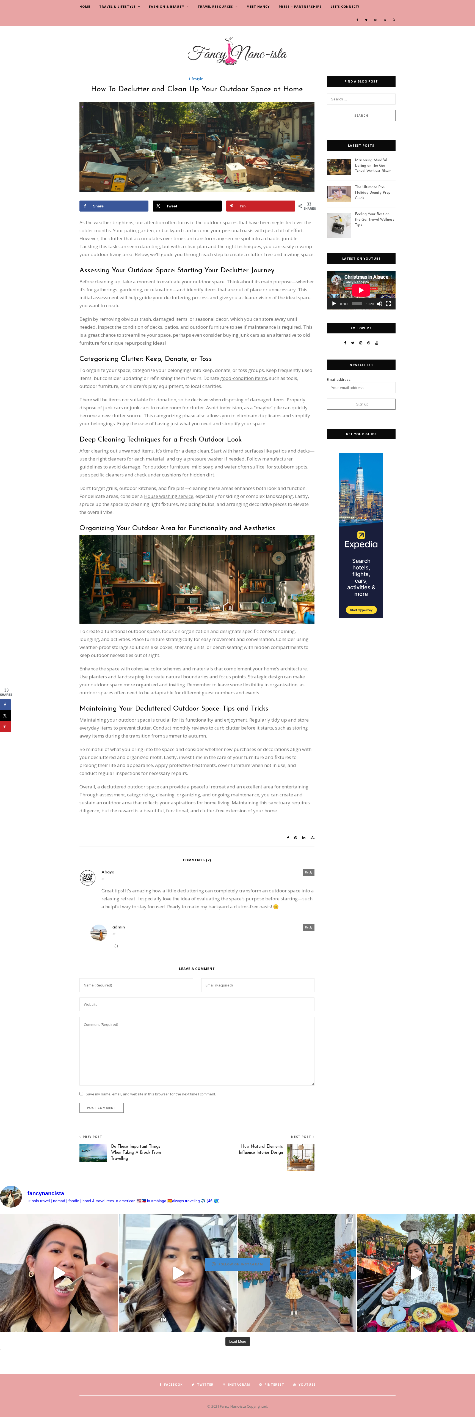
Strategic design (265, 676)
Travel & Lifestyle (117, 6)
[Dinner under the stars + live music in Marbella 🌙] (416, 1273)
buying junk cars (241, 335)
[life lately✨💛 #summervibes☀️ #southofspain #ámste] (297, 1273)
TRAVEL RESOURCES (215, 6)
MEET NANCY (258, 6)
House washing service (168, 496)
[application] (361, 290)
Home (84, 6)
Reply (308, 872)
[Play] (334, 303)
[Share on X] (5, 715)
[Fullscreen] (388, 303)
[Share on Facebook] (5, 704)
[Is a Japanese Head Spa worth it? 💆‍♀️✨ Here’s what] (178, 1273)
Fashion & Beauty (166, 6)
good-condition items (243, 378)
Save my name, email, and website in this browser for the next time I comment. (151, 1094)
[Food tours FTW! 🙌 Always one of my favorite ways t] (59, 1273)
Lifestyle (196, 78)
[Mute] (379, 303)
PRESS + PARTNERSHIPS (300, 6)
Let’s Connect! (345, 6)
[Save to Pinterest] (5, 726)
